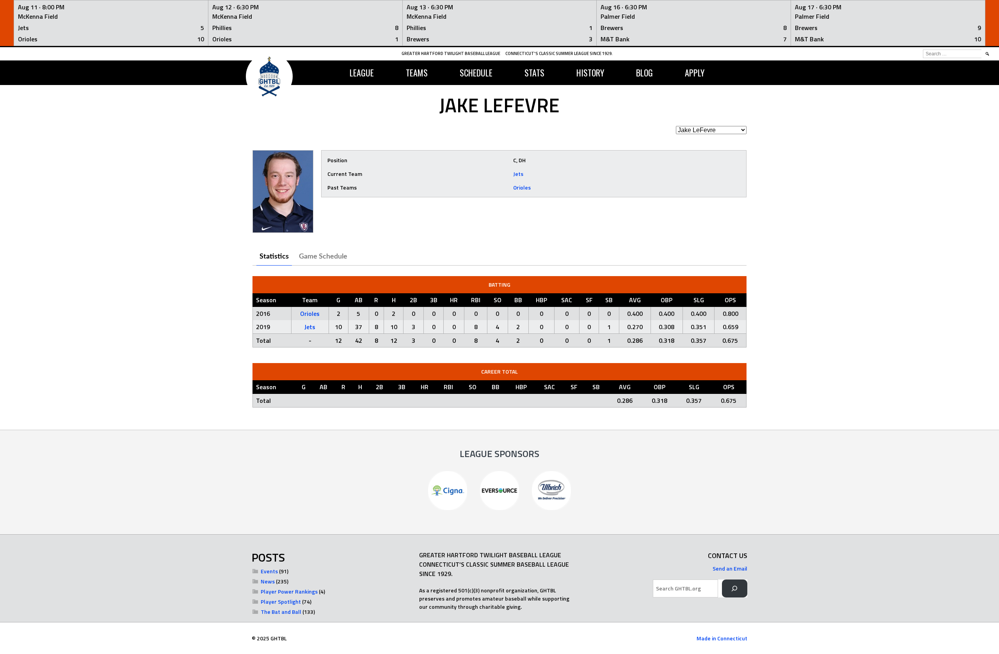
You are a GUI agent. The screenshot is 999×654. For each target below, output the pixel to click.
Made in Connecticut (722, 638)
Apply (694, 72)
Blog (644, 72)
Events (269, 571)
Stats (534, 72)
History (590, 72)
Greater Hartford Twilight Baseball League (451, 53)
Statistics (274, 256)
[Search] (734, 589)
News (268, 581)
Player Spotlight (281, 601)
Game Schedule (323, 256)
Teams (417, 72)
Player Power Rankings (289, 591)
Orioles (522, 187)
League (362, 72)
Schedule (476, 72)
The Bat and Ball (281, 612)
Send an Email (730, 568)
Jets (518, 174)
